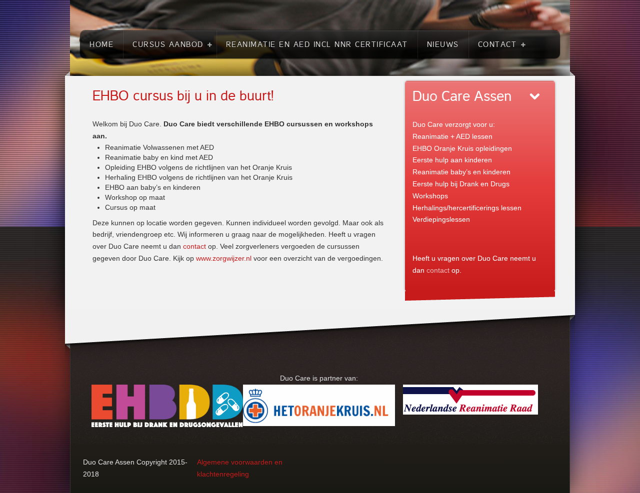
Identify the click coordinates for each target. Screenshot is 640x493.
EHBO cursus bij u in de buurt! (183, 95)
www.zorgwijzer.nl (224, 258)
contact (194, 246)
